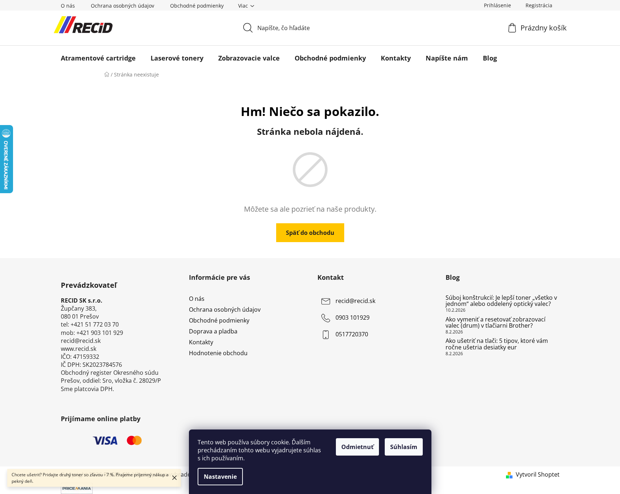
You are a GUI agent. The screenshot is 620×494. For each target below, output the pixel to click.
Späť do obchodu (310, 233)
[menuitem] (98, 58)
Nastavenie (220, 477)
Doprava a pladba (213, 331)
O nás (68, 5)
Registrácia (539, 5)
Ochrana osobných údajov (122, 5)
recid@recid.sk (355, 301)
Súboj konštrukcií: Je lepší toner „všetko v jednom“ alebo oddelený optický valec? (501, 301)
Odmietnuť (357, 447)
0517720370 (352, 334)
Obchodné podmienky (197, 5)
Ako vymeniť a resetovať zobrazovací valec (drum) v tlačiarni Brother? (495, 322)
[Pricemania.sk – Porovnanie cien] (77, 487)
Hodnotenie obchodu (218, 353)
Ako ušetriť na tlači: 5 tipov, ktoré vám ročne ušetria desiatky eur (497, 344)
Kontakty (201, 342)
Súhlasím (403, 447)
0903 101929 (353, 317)
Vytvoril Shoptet (538, 474)
